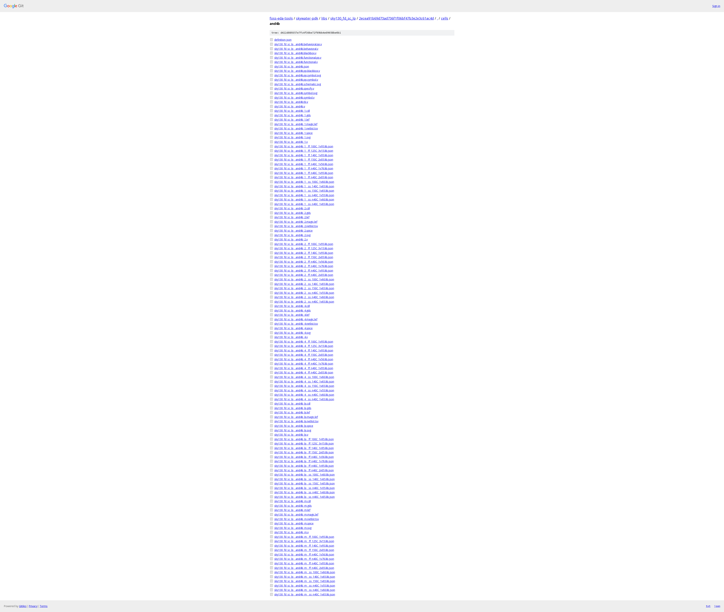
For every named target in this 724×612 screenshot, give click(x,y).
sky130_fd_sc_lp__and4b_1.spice (293, 133)
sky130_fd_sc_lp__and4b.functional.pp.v (297, 57)
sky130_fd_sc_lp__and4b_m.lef (292, 510)
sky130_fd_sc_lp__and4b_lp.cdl (292, 403)
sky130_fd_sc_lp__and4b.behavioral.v (296, 48)
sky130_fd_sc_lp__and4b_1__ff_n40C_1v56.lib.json (303, 164)
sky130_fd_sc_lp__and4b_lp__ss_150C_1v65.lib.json (304, 483)
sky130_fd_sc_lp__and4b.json (291, 66)
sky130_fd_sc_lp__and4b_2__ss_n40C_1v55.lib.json (304, 293)
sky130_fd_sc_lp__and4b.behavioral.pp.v (298, 44)
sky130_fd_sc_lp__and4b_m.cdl (292, 501)
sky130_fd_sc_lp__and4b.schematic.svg (297, 84)
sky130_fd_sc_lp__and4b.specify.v (294, 88)
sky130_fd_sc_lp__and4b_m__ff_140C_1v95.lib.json (304, 545)
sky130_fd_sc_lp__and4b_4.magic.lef (295, 319)
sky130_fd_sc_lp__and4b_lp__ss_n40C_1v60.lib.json (304, 492)
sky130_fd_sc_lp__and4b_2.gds (292, 213)
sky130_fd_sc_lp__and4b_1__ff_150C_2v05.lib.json (303, 159)
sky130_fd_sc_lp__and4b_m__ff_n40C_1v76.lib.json (304, 559)
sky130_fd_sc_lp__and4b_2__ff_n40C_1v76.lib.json (303, 266)
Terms (44, 606)
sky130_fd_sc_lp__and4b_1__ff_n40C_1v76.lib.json (303, 168)
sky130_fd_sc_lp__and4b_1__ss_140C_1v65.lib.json (304, 186)
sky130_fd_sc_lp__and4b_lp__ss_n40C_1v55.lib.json (304, 488)
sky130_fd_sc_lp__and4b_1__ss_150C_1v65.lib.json (304, 190)
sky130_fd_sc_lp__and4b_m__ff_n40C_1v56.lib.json (304, 554)
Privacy (33, 606)
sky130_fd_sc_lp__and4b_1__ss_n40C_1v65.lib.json (304, 204)
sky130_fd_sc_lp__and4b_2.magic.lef (295, 221)
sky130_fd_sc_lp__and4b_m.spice (294, 523)
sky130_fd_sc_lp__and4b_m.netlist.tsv (296, 519)
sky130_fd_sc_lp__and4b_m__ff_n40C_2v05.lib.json (304, 568)
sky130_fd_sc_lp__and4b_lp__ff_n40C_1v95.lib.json (304, 465)
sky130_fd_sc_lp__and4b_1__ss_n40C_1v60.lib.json (304, 199)
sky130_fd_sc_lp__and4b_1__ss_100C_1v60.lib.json (304, 182)
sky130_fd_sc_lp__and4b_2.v (291, 239)
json (717, 606)
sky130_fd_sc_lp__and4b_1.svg (292, 137)
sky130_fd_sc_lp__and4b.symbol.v (294, 97)
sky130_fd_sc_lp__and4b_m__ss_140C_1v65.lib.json (304, 576)
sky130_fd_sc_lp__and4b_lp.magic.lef (296, 417)
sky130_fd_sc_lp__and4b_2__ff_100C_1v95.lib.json (303, 244)
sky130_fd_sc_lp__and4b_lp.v (291, 434)
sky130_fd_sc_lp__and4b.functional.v (296, 62)
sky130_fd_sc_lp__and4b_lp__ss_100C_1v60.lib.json (304, 474)
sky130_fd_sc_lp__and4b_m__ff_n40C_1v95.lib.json (304, 563)
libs (324, 18)
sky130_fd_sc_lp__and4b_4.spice (293, 328)
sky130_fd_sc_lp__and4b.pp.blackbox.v (297, 71)
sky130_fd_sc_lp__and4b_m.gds (293, 505)
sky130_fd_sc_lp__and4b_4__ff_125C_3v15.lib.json (303, 346)
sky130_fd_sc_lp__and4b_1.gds (292, 115)
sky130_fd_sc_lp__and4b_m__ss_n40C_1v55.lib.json (304, 585)
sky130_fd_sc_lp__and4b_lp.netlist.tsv (296, 421)
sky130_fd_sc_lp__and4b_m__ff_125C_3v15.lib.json (304, 541)
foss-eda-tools (281, 18)
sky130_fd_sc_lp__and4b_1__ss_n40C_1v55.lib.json (304, 195)
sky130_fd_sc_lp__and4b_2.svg (292, 235)
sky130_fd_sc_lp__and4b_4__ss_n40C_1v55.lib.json (304, 390)
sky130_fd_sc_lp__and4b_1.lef (291, 119)
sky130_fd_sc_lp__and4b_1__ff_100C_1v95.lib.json (303, 146)
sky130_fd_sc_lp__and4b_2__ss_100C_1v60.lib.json (304, 279)
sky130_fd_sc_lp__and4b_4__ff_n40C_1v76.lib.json (303, 363)
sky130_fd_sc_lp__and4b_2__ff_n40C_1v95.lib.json (303, 270)
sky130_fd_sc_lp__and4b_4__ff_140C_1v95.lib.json (303, 350)
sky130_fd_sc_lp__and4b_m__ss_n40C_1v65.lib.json (304, 594)
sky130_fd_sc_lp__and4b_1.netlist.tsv (296, 128)
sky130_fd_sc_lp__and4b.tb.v (291, 102)
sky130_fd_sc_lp (343, 18)
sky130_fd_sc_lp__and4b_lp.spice (293, 426)
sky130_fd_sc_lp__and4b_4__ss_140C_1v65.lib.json (304, 381)
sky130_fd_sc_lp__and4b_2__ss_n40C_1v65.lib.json (304, 301)
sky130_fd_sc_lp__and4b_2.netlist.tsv (296, 226)
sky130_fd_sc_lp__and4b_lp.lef (292, 412)
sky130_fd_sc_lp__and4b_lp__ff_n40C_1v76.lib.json (304, 461)
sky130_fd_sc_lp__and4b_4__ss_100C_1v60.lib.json (304, 377)
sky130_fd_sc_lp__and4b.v (289, 106)
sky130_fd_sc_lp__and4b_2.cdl (292, 208)
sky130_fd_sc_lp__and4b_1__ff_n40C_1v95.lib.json (303, 173)
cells (444, 18)
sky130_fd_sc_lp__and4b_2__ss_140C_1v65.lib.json (304, 284)
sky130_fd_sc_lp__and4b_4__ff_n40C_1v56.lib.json (303, 359)
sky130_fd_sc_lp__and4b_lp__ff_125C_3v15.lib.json (304, 443)
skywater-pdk (307, 18)
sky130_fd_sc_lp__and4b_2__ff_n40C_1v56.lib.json (303, 261)
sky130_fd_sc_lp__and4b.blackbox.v (295, 53)
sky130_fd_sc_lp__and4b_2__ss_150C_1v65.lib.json (304, 288)
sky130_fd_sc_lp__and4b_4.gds (292, 310)
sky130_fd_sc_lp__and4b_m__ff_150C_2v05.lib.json (304, 550)
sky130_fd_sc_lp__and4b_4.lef (291, 315)
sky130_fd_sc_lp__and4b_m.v (291, 532)
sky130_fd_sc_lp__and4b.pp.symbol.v (296, 79)
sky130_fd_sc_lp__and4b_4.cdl (292, 306)
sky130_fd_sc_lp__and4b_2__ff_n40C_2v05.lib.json (303, 275)
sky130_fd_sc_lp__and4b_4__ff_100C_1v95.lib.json (303, 341)
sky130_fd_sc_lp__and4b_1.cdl (292, 110)
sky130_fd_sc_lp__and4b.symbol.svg (295, 93)
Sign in (716, 6)
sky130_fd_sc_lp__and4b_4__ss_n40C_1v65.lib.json (304, 399)
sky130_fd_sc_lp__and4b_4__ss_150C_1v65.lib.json (304, 386)
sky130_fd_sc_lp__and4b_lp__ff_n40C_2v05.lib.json (304, 470)
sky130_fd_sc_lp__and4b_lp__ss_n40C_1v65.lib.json (304, 497)
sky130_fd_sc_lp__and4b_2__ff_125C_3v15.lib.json (303, 248)
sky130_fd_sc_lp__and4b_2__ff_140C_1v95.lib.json (303, 253)
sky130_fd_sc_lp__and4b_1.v (291, 142)
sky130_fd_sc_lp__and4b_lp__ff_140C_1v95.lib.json (304, 448)
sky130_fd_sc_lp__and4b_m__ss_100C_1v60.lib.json (304, 572)
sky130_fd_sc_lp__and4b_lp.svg (292, 430)
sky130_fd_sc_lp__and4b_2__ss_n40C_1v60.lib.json (304, 297)
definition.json (282, 39)
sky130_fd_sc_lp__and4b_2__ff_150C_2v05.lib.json (303, 257)
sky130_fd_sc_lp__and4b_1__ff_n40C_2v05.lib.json (303, 177)
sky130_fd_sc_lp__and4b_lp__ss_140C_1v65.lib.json (304, 479)
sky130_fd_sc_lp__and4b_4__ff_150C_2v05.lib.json (303, 354)
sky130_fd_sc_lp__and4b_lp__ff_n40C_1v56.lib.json (304, 457)
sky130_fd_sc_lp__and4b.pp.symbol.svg (297, 75)
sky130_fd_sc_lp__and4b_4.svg (292, 332)
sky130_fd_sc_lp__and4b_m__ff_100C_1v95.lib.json (304, 537)
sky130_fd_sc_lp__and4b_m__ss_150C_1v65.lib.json (304, 581)
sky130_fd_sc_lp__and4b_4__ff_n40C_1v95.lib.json (303, 368)
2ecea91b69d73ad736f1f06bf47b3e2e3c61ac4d (396, 18)
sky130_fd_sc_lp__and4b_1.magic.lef (295, 124)
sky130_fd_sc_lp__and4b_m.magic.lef (296, 514)
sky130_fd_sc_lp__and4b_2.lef (291, 217)
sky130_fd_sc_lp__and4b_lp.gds (292, 408)
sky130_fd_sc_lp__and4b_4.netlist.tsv (296, 323)
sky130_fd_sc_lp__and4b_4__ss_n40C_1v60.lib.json (304, 394)
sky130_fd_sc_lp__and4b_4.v (291, 337)
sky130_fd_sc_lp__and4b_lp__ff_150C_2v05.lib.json (304, 452)
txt (708, 606)
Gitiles (22, 606)
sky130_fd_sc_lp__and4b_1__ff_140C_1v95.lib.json (303, 155)
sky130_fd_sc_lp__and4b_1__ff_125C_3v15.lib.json (303, 150)
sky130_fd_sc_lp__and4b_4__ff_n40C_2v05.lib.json (303, 372)
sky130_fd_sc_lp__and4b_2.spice (293, 230)
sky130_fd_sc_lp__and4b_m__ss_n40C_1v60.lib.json (304, 590)
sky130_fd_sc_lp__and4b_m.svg (292, 528)
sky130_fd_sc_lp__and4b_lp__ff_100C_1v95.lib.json (304, 439)
